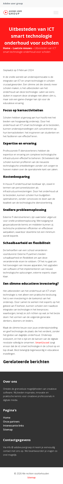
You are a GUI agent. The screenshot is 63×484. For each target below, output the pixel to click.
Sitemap (8, 429)
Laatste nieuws (22, 48)
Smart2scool (42, 342)
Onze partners (11, 421)
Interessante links (13, 425)
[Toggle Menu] (56, 12)
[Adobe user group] (12, 13)
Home (6, 48)
